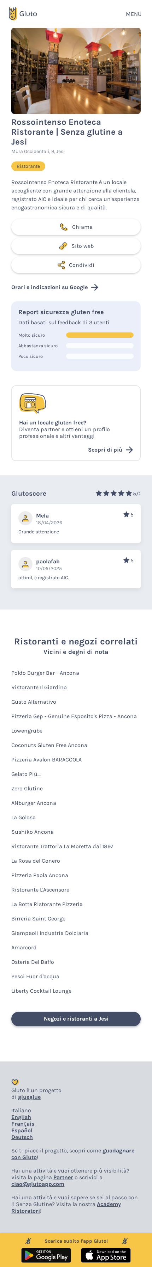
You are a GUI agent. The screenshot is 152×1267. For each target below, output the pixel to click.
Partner (63, 1177)
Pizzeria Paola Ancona (39, 875)
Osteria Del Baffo (32, 962)
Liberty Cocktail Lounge (41, 990)
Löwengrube (26, 730)
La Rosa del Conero (35, 860)
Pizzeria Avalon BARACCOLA (46, 759)
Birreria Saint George (38, 918)
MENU (133, 14)
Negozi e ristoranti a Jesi (76, 1018)
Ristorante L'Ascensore (40, 889)
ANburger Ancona (33, 803)
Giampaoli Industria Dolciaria (49, 933)
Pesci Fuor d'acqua (35, 976)
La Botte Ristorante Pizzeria (47, 904)
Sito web (82, 246)
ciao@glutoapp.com (37, 1184)
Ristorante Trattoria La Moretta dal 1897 (62, 846)
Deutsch (22, 1137)
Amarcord (24, 947)
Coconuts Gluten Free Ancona (49, 745)
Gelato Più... (26, 774)
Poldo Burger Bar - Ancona (45, 672)
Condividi (81, 265)
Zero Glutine (27, 788)
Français (22, 1123)
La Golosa (23, 817)
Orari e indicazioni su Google (49, 287)
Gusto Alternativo (33, 701)
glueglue (29, 1097)
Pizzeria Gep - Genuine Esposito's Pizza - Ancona (74, 716)
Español (22, 1130)
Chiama (82, 227)
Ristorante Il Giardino (39, 687)
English (21, 1117)
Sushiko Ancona (32, 831)
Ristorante (28, 166)
